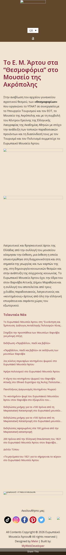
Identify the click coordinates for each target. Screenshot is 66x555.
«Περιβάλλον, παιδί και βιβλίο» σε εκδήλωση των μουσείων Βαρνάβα (30, 352)
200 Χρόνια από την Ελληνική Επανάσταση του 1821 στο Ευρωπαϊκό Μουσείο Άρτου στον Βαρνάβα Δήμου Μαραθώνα (32, 440)
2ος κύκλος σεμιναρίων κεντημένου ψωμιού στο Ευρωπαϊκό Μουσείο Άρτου (30, 362)
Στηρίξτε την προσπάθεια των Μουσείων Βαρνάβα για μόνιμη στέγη (31, 334)
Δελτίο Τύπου (11, 449)
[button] (32, 30)
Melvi (34, 541)
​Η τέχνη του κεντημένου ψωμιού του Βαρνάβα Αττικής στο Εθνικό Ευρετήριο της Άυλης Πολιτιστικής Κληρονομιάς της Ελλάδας (32, 380)
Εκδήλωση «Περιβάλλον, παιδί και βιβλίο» (26, 343)
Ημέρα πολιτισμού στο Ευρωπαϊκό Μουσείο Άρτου (31, 371)
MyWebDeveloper (33, 546)
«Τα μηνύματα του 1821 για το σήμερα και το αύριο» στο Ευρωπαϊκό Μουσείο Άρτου (32, 458)
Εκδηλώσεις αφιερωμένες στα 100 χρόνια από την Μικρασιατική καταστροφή (31, 430)
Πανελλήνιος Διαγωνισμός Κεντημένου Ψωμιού (29, 389)
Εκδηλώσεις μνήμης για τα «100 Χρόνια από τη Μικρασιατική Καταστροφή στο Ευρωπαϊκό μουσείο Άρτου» (31, 408)
